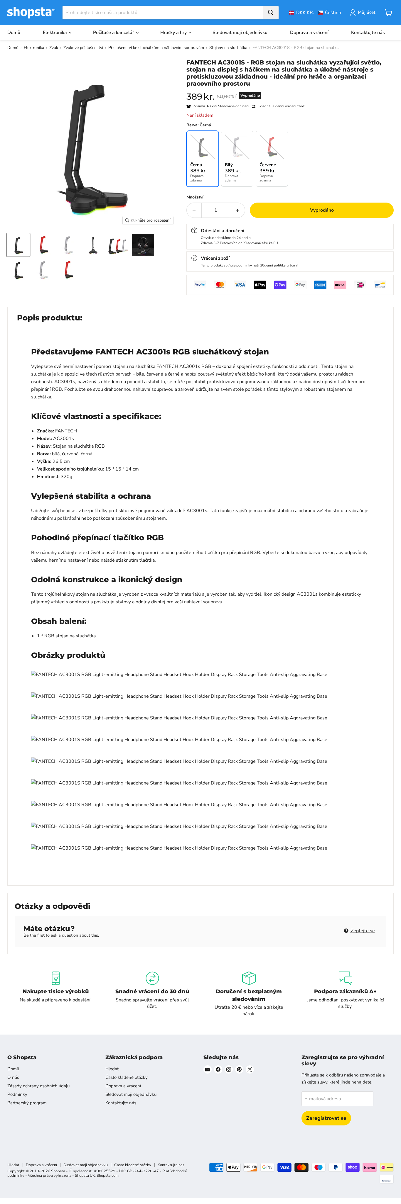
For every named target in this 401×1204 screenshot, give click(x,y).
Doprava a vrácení (309, 32)
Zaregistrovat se (326, 1118)
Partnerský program (27, 1103)
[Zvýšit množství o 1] (237, 210)
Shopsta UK (85, 1175)
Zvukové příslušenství (83, 47)
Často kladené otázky (126, 1077)
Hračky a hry (174, 32)
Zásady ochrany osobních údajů (38, 1086)
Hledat (112, 1069)
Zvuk (53, 47)
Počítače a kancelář (114, 32)
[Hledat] (271, 12)
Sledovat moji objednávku (240, 32)
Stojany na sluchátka (228, 47)
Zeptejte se (362, 931)
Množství (194, 197)
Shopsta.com (108, 1175)
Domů (13, 32)
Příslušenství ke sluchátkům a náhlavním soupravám (156, 47)
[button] (315, 12)
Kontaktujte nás (368, 32)
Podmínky (17, 1094)
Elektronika (55, 32)
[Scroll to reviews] (290, 90)
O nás (13, 1077)
